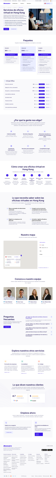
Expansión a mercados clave (39, 459)
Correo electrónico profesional (14, 468)
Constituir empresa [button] (37, 434)
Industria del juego (39, 457)
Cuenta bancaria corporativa (6, 458)
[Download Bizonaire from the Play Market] (49, 450)
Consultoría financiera (23, 463)
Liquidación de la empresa (7, 472)
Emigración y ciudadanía (39, 463)
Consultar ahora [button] (7, 326)
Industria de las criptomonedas (38, 462)
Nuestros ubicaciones (8, 0)
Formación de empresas (7, 454)
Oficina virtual (14, 454)
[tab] (39, 317)
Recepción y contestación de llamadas (15, 460)
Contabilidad (22, 454)
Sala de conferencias (31, 460)
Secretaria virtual (14, 463)
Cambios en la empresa (7, 459)
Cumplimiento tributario (23, 457)
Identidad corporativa (15, 466)
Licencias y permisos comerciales (6, 462)
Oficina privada (30, 457)
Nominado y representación (6, 464)
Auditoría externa (22, 461)
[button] (11, 55)
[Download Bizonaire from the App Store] (44, 450)
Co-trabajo (30, 454)
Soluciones (38, 454)
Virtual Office (10, 81)
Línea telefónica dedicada (15, 462)
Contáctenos (24, 0)
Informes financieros (23, 460)
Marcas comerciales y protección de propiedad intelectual (7, 470)
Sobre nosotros (14, 0)
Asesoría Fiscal (22, 464)
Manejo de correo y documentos (15, 458)
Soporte (46, 459)
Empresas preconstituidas (7, 467)
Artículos (19, 0)
